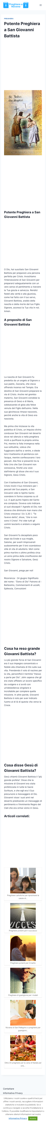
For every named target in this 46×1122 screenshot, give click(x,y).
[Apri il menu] (40, 5)
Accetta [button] (33, 1118)
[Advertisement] (23, 66)
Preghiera (8, 19)
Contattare (8, 1088)
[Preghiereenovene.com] (16, 5)
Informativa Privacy (13, 1093)
